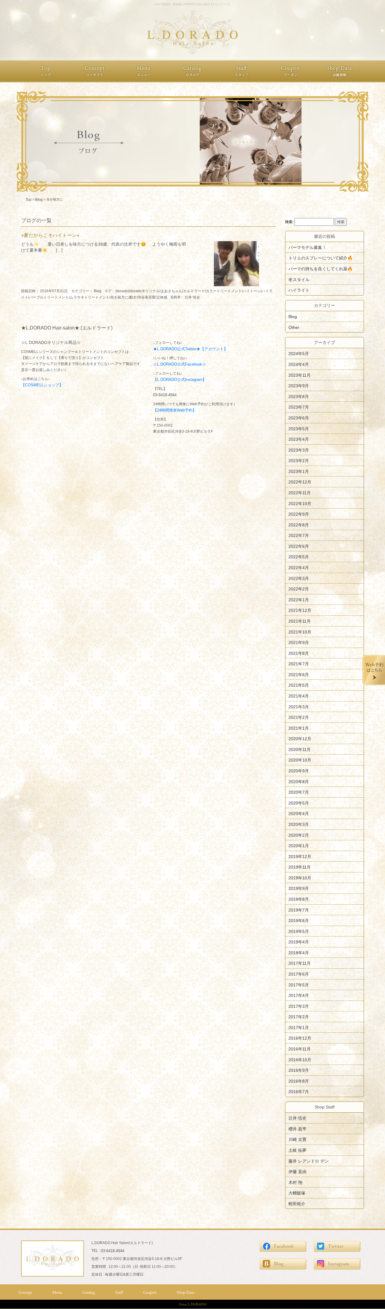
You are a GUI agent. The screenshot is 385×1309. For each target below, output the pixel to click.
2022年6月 (298, 546)
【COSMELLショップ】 (42, 385)
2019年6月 (298, 920)
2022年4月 (298, 567)
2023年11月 (299, 374)
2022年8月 (298, 524)
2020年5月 (298, 802)
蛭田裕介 (296, 1203)
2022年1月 (298, 599)
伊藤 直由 (297, 1171)
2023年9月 (298, 385)
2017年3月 (298, 1006)
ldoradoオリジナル (144, 291)
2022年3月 (298, 578)
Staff (119, 1292)
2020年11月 (299, 749)
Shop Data (185, 1292)
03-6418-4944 (165, 395)
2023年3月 (298, 449)
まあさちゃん (171, 291)
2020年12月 (299, 738)
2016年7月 (298, 1091)
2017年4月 (298, 995)
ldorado (122, 291)
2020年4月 (298, 813)
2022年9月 (298, 514)
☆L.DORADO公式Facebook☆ (179, 364)
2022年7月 (298, 535)
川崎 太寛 (297, 1139)
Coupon (149, 1292)
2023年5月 (298, 428)
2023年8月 (298, 396)
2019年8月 (298, 899)
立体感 (161, 297)
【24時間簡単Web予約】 (174, 410)
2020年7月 (298, 792)
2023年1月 (298, 471)
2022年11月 (299, 492)
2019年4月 (298, 942)
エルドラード (194, 291)
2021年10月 (299, 631)
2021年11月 (299, 621)
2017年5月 (298, 984)
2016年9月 (298, 1070)
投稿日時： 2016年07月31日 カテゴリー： (57, 291)
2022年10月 (299, 503)
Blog (97, 291)
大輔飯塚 (296, 1193)
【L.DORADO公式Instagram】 (179, 379)
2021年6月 (298, 674)
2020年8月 (298, 781)
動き (133, 297)
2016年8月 (298, 1080)
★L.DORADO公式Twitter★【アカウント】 (190, 349)
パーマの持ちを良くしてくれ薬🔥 (320, 268)
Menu (57, 1292)
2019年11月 (299, 867)
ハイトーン (252, 291)
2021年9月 (298, 642)
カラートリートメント (224, 291)
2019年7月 (298, 909)
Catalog (88, 1292)
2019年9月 (298, 888)
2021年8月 (298, 653)
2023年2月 (298, 460)
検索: (289, 222)
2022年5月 (298, 556)
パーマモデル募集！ (307, 247)
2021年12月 (299, 610)
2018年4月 (298, 952)
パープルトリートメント (49, 297)
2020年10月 (299, 760)
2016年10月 (299, 1059)
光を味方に (119, 297)
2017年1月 (298, 1027)
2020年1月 (298, 845)
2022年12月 (299, 482)
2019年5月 (298, 931)
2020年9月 (298, 770)
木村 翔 (295, 1182)
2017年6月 (298, 974)
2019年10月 (299, 877)
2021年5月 (298, 685)
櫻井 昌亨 (297, 1128)
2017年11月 (299, 963)
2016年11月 (299, 1049)
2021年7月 (298, 663)
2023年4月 (298, 439)
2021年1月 (298, 727)
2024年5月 (298, 353)
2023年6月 (298, 417)
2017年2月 (298, 1016)
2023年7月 (298, 407)
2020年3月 (298, 824)
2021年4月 (298, 696)
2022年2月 (298, 589)
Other (293, 327)
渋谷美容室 (146, 297)
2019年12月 (299, 856)
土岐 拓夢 (297, 1150)
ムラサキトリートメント (89, 297)
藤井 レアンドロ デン (308, 1160)
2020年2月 (298, 834)
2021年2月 (298, 717)
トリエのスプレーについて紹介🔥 (320, 258)
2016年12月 (299, 1038)
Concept (25, 1292)
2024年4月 (298, 364)
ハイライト (299, 290)
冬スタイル (299, 279)
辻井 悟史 (192, 297)
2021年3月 (298, 706)
